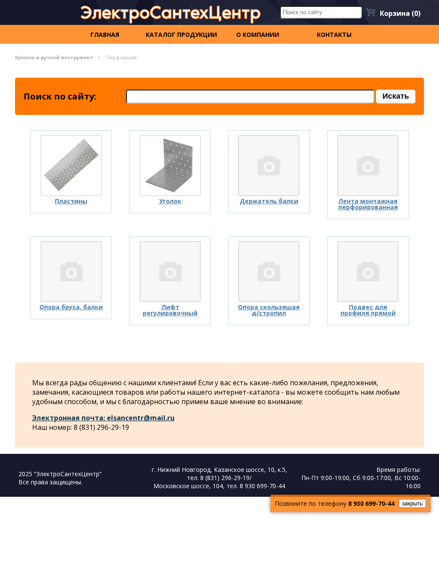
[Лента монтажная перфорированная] (367, 165)
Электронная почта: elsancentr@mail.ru (103, 418)
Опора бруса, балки (71, 307)
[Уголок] (170, 165)
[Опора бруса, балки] (71, 271)
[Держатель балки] (268, 165)
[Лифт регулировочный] (170, 271)
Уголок (170, 201)
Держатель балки (269, 201)
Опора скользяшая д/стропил (269, 310)
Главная (104, 34)
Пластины (71, 201)
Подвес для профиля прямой (368, 310)
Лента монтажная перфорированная (368, 204)
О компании (257, 34)
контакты (334, 34)
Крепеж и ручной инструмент (54, 57)
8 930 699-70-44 (371, 503)
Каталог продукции (181, 34)
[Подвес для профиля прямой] (367, 271)
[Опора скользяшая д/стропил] (268, 271)
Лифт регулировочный (170, 310)
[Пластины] (71, 165)
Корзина (400, 13)
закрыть (412, 503)
